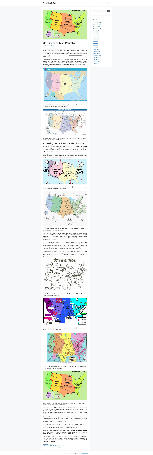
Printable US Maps (50, 3)
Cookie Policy (86, 3)
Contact (70, 3)
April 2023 (95, 47)
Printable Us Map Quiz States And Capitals (52, 447)
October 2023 (96, 35)
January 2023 (96, 53)
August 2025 (96, 30)
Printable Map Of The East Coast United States (53, 445)
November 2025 (97, 24)
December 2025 (97, 22)
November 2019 (97, 59)
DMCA (99, 3)
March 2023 (96, 49)
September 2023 (97, 37)
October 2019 (96, 61)
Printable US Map (47, 444)
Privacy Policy (106, 3)
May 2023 (95, 45)
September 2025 (97, 28)
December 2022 (97, 55)
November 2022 (97, 57)
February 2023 (96, 51)
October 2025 (96, 26)
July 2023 (95, 41)
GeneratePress (85, 453)
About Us (65, 3)
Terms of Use (77, 3)
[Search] (108, 11)
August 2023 (96, 39)
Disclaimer (93, 3)
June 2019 (95, 63)
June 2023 (95, 43)
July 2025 (95, 32)
